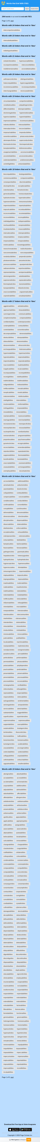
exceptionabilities (24, 186)
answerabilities (8, 809)
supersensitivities (9, 280)
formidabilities (8, 1013)
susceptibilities (22, 724)
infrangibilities (22, 603)
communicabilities (25, 314)
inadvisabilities (8, 583)
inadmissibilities (23, 365)
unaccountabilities (9, 292)
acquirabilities (8, 786)
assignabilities (20, 825)
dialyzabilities (8, 950)
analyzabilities (8, 805)
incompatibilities (24, 373)
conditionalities (8, 501)
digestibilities (8, 954)
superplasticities (23, 451)
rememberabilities (24, 447)
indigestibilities (8, 384)
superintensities (22, 716)
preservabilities (22, 673)
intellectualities (23, 396)
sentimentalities (23, 701)
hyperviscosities (9, 567)
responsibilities (8, 697)
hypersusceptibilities (26, 61)
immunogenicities (9, 571)
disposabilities (8, 962)
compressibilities (25, 318)
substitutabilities (24, 276)
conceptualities (8, 876)
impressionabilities (9, 121)
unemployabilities (9, 471)
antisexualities (8, 813)
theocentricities (21, 732)
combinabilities (8, 860)
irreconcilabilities (25, 128)
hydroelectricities (9, 198)
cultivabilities (7, 907)
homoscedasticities (25, 194)
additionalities (21, 786)
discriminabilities (25, 182)
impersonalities (23, 1056)
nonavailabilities (24, 428)
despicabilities (8, 935)
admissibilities (21, 789)
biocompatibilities (9, 174)
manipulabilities (8, 646)
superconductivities (26, 140)
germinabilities (8, 1017)
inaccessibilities (8, 365)
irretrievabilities (8, 245)
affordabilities (8, 797)
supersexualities (24, 720)
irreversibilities (21, 412)
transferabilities (8, 459)
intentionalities (8, 614)
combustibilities (22, 493)
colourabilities (21, 856)
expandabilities (22, 990)
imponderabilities (24, 361)
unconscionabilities (27, 152)
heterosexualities (25, 349)
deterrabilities (8, 942)
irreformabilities (23, 404)
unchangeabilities (24, 467)
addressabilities (23, 481)
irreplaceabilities (23, 237)
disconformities (21, 954)
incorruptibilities (23, 217)
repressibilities (8, 693)
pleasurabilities (22, 661)
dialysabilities (21, 946)
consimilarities (8, 888)
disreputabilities (22, 337)
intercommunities (23, 614)
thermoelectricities (9, 144)
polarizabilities (8, 665)
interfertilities (7, 618)
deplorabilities (22, 931)
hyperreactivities (24, 353)
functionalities (21, 1013)
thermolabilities (8, 736)
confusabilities (8, 880)
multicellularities (26, 249)
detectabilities (22, 939)
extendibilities (8, 1001)
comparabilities (8, 868)
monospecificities (25, 424)
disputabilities (21, 962)
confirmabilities (8, 504)
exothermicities (8, 990)
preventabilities (8, 677)
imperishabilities (9, 361)
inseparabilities (8, 610)
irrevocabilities (22, 634)
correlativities (8, 895)
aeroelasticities (8, 485)
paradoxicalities (8, 654)
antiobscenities (22, 809)
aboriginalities (8, 774)
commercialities (22, 860)
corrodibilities (8, 899)
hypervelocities (8, 1037)
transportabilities (9, 288)
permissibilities (8, 661)
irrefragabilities (8, 408)
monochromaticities (10, 249)
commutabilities (8, 864)
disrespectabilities (24, 109)
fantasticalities (8, 544)
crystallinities (20, 903)
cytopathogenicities (25, 105)
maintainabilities (9, 416)
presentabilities (8, 673)
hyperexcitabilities (9, 117)
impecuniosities (8, 1056)
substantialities (8, 712)
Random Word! (34, 8)
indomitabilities (8, 595)
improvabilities (8, 1068)
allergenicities (21, 797)
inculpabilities (8, 1072)
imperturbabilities (25, 205)
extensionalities (24, 536)
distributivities (8, 528)
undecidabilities (8, 752)
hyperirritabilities (25, 117)
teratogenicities (22, 728)
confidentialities (8, 322)
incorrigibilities (8, 377)
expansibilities (8, 993)
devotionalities (8, 946)
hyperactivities (8, 1029)
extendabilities (22, 997)
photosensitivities (9, 260)
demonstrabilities (25, 333)
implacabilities (8, 1060)
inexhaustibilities (9, 225)
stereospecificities (9, 140)
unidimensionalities (26, 160)
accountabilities (8, 481)
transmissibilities (24, 284)
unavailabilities (8, 748)
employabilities (22, 978)
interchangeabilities (10, 91)
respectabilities (22, 693)
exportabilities (8, 997)
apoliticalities (8, 817)
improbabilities (22, 1064)
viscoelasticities (24, 471)
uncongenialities (23, 748)
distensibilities (22, 524)
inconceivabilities (9, 213)
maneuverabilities (24, 416)
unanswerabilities (25, 463)
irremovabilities (8, 634)
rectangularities (8, 685)
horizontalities (22, 1025)
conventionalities (23, 329)
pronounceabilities (9, 264)
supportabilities (8, 724)
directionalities (23, 516)
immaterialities (8, 1041)
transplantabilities (9, 148)
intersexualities (21, 618)
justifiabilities (20, 638)
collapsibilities (8, 493)
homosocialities (8, 1025)
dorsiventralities (22, 341)
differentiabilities (9, 109)
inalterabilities (8, 587)
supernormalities (9, 720)
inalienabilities (22, 583)
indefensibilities (22, 380)
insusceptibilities (24, 229)
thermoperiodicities (26, 144)
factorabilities (21, 1005)
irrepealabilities (22, 408)
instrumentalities (9, 396)
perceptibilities (23, 654)
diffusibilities (20, 950)
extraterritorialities (9, 61)
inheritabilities (8, 606)
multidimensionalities (10, 69)
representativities (9, 272)
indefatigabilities (9, 221)
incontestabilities (24, 213)
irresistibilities (8, 412)
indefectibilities (8, 380)
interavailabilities (24, 124)
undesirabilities (23, 752)
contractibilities (23, 326)
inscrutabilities (22, 606)
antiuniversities (22, 485)
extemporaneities (9, 536)
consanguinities (8, 884)
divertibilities (7, 970)
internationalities (9, 233)
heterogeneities (8, 1021)
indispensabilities (24, 221)
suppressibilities (9, 455)
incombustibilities (24, 209)
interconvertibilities (28, 65)
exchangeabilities (9, 349)
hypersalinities (8, 1033)
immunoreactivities (25, 201)
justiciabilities (8, 638)
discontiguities (8, 958)
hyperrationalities (24, 198)
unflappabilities (8, 756)
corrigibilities (20, 895)
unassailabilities (9, 467)
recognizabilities (23, 443)
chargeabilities (22, 844)
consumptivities (22, 888)
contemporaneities (24, 322)
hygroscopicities (9, 563)
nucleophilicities (9, 431)
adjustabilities (8, 789)
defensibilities (8, 923)
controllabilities (8, 329)
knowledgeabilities (23, 245)
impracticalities (22, 575)
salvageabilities (8, 701)
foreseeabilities (22, 548)
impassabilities (21, 1048)
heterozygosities (23, 555)
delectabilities (22, 927)
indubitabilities (22, 595)
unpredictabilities (9, 296)
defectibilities (21, 919)
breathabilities (21, 837)
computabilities (8, 872)
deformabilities (22, 923)
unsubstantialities (25, 296)
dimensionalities (9, 516)
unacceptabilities (9, 463)
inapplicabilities (8, 369)
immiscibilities (22, 1041)
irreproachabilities (9, 132)
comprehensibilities (26, 101)
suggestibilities (22, 712)
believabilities (8, 837)
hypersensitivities (9, 201)
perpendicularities (25, 256)
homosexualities (23, 1021)
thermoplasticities (9, 284)
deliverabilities (8, 512)
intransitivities (21, 626)
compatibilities (22, 868)
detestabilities (21, 942)
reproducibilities (8, 451)
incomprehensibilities (10, 65)
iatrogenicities (22, 1037)
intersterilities (8, 622)
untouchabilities (22, 760)
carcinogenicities (9, 314)
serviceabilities (8, 709)
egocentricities (22, 974)
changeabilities (8, 844)
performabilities (22, 657)
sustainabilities (8, 728)
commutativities (23, 864)
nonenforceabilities (10, 136)
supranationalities (25, 280)
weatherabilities (23, 763)
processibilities (8, 681)
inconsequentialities (28, 87)
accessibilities (22, 778)
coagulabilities (22, 848)
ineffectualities (8, 599)
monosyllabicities (9, 428)
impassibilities (8, 1052)
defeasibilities (8, 919)
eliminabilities (8, 978)
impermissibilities (9, 205)
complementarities (9, 318)
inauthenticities (22, 587)
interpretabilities (8, 237)
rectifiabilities (22, 685)
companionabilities (26, 178)
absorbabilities (22, 774)
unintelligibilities (9, 164)
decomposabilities (9, 333)
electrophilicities (9, 186)
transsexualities (23, 740)
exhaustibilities (23, 532)
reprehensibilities (24, 268)
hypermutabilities (9, 353)
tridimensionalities (25, 148)
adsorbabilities (8, 793)
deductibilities (21, 915)
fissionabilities (8, 548)
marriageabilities (9, 420)
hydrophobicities (23, 559)
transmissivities (8, 740)
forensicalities (20, 1009)
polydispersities (22, 665)
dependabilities (8, 931)
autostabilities (21, 833)
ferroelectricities (22, 190)
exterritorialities (8, 190)
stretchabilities (22, 709)
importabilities (22, 1060)
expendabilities (22, 993)
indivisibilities (21, 591)
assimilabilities (8, 489)
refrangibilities (21, 689)
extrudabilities (8, 1005)
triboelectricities (23, 288)
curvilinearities (22, 508)
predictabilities (22, 669)
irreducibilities (8, 630)
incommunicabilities (27, 121)
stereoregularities (9, 276)
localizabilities (8, 642)
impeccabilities (22, 1052)
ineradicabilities (23, 388)
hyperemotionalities (26, 113)
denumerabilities (22, 512)
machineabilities (22, 642)
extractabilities (8, 540)
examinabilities (8, 986)
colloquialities (8, 856)
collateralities (20, 852)
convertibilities (22, 504)
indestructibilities (9, 124)
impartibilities (8, 1048)
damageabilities (8, 911)
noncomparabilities (26, 252)
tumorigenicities (8, 744)
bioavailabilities (24, 310)
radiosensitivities (9, 268)
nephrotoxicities (23, 646)
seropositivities (23, 705)
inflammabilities (8, 603)
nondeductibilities (9, 256)
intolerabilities (21, 622)
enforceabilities (21, 528)
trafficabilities (22, 736)
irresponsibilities (23, 241)
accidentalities (8, 782)
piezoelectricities (24, 260)
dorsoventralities (9, 345)
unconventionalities (26, 156)
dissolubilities (21, 966)
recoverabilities (22, 681)
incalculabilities (23, 369)
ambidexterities (8, 801)
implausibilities (8, 575)
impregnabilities (8, 579)
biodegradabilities (25, 174)
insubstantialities (9, 229)
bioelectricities (22, 489)
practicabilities (8, 669)
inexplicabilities (8, 392)
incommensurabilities (10, 87)
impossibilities (8, 1064)
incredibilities (21, 1068)
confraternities (22, 876)
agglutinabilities (8, 306)
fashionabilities (22, 544)
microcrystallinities (26, 91)
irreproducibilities (25, 132)
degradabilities (8, 927)
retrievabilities (22, 697)
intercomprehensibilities (11, 30)
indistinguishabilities (10, 50)
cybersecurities (21, 907)
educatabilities (8, 974)
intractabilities (8, 626)
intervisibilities (21, 400)
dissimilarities (8, 966)
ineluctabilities (22, 599)
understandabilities (10, 160)
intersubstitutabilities (10, 40)
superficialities (8, 716)
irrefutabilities (21, 630)
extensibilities (21, 1001)
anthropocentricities (10, 79)
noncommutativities (10, 252)
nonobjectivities (8, 650)
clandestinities (8, 848)
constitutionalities (9, 105)
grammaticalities (23, 552)
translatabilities (22, 459)
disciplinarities (8, 520)
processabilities (22, 677)
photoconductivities (26, 136)
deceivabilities (23, 911)
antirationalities (23, 306)
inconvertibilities (9, 217)
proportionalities (9, 439)
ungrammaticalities (26, 292)
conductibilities (22, 501)
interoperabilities (24, 233)
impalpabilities (23, 1044)
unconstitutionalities (28, 69)
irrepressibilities (8, 241)
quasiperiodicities (26, 264)
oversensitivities (9, 435)
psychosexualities (24, 439)
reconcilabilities (8, 447)
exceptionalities (8, 532)
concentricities (22, 872)
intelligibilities (8, 400)
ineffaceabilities (8, 388)
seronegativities (8, 705)
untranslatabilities (24, 164)
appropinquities (22, 821)
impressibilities (23, 579)
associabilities (8, 829)
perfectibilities (8, 657)
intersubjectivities (9, 128)
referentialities (8, 689)
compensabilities (9, 497)
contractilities (8, 891)
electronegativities (9, 113)
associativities (22, 829)
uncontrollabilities (9, 156)
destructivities (21, 935)
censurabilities (21, 840)
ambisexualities (22, 801)
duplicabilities (20, 970)
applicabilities (8, 821)
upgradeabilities (9, 763)
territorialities (7, 732)
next (12, 21)
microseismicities (9, 424)
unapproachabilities (10, 152)
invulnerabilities (8, 404)
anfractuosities (22, 805)
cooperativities (21, 891)
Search (27, 8)
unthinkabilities (8, 760)
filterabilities (7, 1009)
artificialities (7, 825)
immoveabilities (8, 1044)
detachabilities (8, 939)
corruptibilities (8, 508)
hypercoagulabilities (27, 83)
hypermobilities (22, 1029)
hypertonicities (22, 1033)
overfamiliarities (23, 431)
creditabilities (8, 903)
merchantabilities (24, 420)
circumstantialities (9, 101)
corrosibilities (20, 899)
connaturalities (22, 880)
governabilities (22, 1017)
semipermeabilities (25, 272)
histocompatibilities (10, 83)
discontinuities (22, 958)
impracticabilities (9, 209)
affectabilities (21, 793)
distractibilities (8, 341)
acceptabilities (8, 778)
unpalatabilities (22, 756)
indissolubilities (22, 384)
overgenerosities (23, 650)
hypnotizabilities (9, 357)
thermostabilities (23, 455)
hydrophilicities (8, 559)
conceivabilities (24, 497)
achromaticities (22, 782)
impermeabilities (24, 571)
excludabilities (22, 986)
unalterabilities (23, 744)
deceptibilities (8, 915)
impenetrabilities (24, 357)
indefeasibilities (22, 377)
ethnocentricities (24, 345)
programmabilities (24, 435)
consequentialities (9, 182)
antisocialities (21, 813)
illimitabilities (22, 567)
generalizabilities (9, 194)
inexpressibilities (24, 225)
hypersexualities (23, 563)
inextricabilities (23, 392)
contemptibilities (9, 326)
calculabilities (8, 840)
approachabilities (9, 310)
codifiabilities (8, 852)
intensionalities (22, 610)
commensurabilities (10, 178)
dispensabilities (22, 520)
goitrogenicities (8, 552)
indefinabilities (8, 591)
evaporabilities (23, 982)
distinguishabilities (26, 79)
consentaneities (23, 884)
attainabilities (8, 833)
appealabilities (21, 817)
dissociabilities (8, 524)
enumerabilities (8, 982)
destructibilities (8, 337)
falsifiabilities (21, 540)
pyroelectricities (8, 443)
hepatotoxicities (8, 555)
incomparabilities (9, 373)
